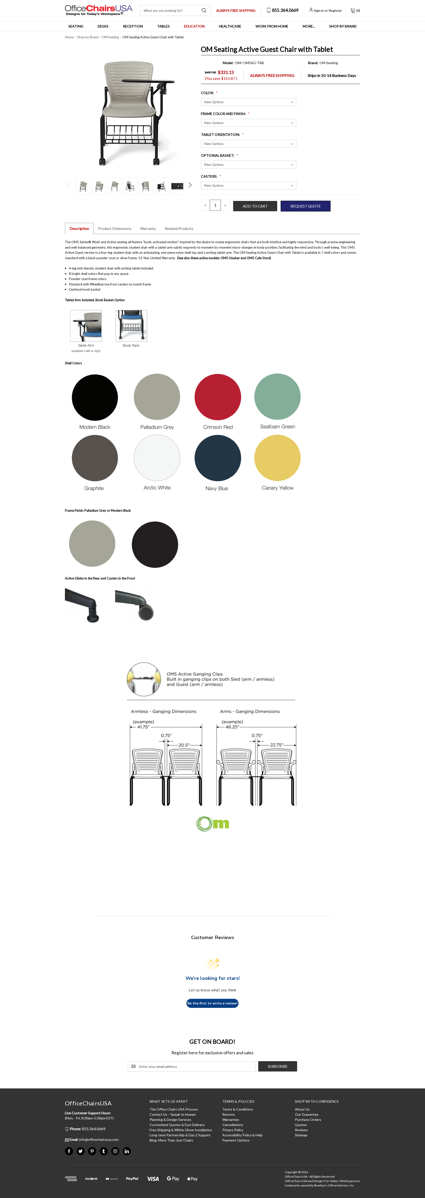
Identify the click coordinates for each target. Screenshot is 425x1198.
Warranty (148, 228)
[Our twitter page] (80, 1151)
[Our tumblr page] (104, 1151)
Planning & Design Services (170, 1119)
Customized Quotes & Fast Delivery (177, 1125)
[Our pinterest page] (92, 1151)
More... (309, 26)
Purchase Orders (308, 1119)
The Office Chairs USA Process (174, 1109)
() (357, 10)
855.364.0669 (285, 10)
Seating (75, 26)
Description (79, 228)
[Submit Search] (204, 10)
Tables (163, 26)
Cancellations (232, 1125)
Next (189, 186)
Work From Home (272, 26)
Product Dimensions (114, 228)
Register (335, 10)
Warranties (230, 1119)
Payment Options (236, 1140)
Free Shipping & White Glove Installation (181, 1130)
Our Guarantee (307, 1114)
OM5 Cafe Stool (259, 258)
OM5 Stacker (230, 258)
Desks (103, 26)
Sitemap (301, 1135)
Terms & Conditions (237, 1109)
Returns (228, 1114)
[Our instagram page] (115, 1151)
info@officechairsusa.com (94, 1139)
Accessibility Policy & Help (242, 1135)
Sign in (319, 10)
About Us (302, 1109)
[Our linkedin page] (127, 1151)
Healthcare (230, 26)
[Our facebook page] (69, 1151)
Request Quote (305, 206)
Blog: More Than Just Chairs (171, 1140)
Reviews (301, 1130)
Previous (69, 186)
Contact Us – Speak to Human (173, 1114)
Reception (133, 26)
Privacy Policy (232, 1130)
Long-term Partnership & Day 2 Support (180, 1135)
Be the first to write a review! (212, 1003)
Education (194, 26)
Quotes (301, 1125)
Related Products (179, 228)
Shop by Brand (343, 26)
